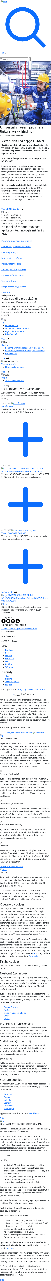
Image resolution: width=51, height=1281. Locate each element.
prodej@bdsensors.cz (27, 628)
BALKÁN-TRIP (7, 406)
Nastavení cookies (37, 689)
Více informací (6, 866)
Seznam (7, 1103)
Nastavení (39, 732)
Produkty (9, 650)
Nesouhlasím (27, 732)
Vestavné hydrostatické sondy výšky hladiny (24, 350)
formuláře (33, 956)
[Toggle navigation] (9, 2)
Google (7, 1097)
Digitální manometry (14, 331)
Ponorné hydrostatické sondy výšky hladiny (24, 347)
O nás (7, 661)
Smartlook (8, 1105)
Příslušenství (11, 334)
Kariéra (8, 664)
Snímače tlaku (11, 325)
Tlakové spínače (8, 364)
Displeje (5, 377)
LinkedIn (8, 1100)
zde (33, 953)
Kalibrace (9, 652)
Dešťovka (9, 658)
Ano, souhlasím (13, 732)
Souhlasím (18, 866)
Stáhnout (9, 667)
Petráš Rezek (35, 1113)
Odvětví (8, 655)
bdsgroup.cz (23, 689)
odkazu (10, 1248)
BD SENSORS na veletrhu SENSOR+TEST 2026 (21, 471)
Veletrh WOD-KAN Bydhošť (13, 533)
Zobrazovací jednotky (14, 380)
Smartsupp (9, 1108)
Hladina (4, 345)
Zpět (2, 1118)
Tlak (3, 322)
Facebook (8, 1094)
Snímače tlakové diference (17, 328)
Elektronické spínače (14, 367)
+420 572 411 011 (9, 628)
